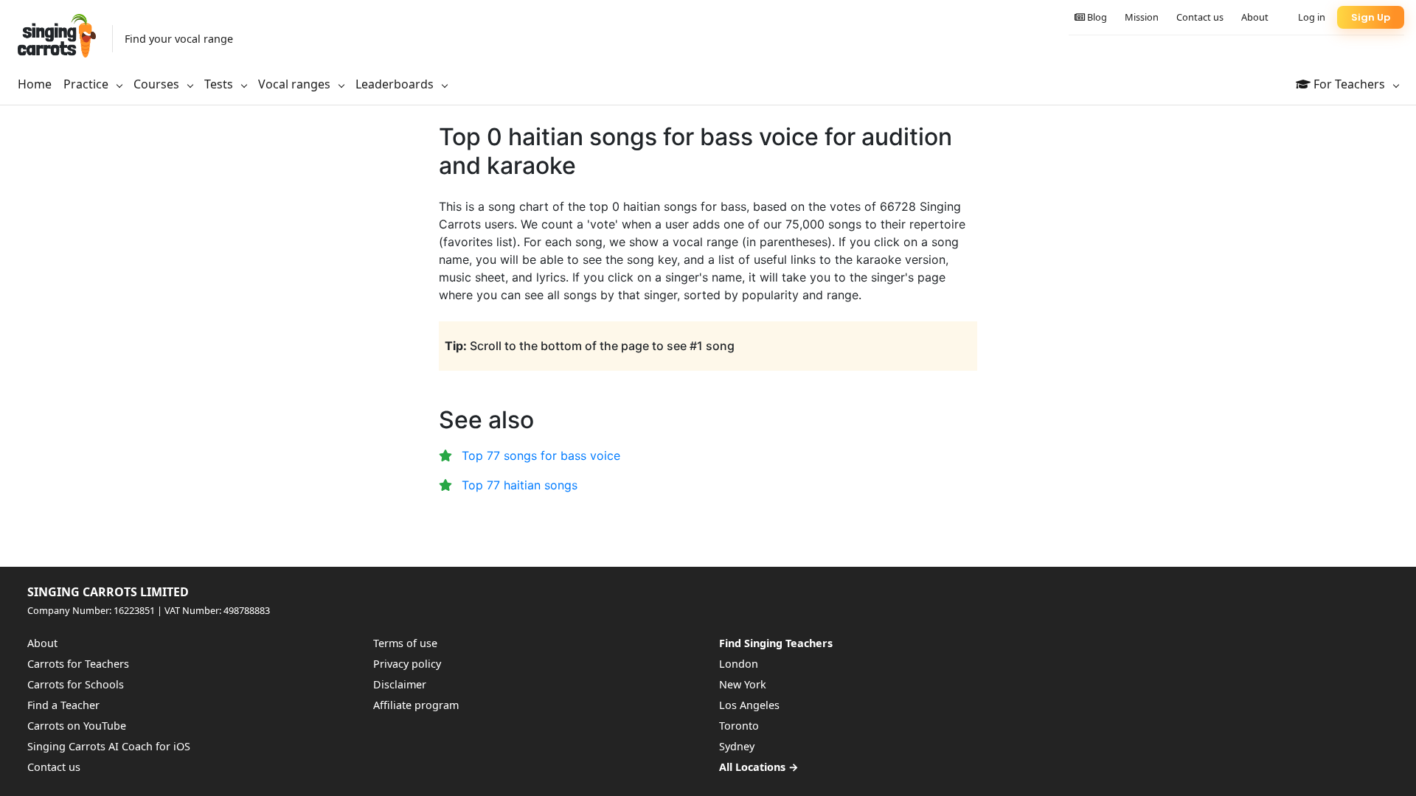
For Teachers (1349, 84)
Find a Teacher (63, 705)
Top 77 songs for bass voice (541, 455)
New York (742, 684)
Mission (1142, 17)
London (738, 664)
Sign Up (1370, 17)
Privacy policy (407, 664)
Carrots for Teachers (78, 664)
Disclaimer (399, 684)
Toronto (739, 726)
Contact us (1200, 17)
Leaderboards (396, 84)
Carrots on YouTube (76, 726)
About (1254, 17)
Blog (1096, 17)
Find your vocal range (179, 39)
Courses (157, 84)
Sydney (736, 746)
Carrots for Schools (75, 684)
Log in (1311, 17)
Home (35, 84)
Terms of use (405, 643)
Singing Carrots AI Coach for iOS (108, 746)
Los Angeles (749, 705)
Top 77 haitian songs (519, 485)
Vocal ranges (295, 84)
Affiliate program (416, 705)
